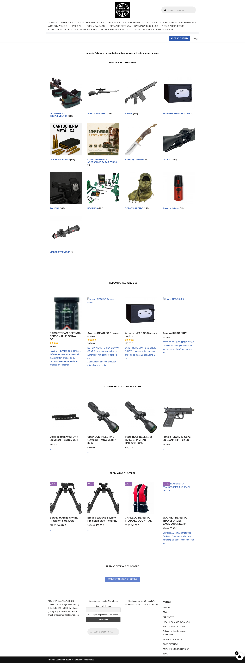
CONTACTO (168, 617)
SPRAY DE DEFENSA (120, 26)
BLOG (137, 29)
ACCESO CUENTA (179, 38)
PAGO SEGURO (170, 644)
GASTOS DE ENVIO (172, 639)
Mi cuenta (167, 607)
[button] (56, 22)
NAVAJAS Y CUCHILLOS (146, 26)
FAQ (165, 612)
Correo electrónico (103, 606)
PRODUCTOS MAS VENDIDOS (115, 29)
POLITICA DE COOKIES (174, 626)
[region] (33, 643)
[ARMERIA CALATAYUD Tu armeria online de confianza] (122, 10)
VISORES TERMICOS (133, 23)
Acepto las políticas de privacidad (104, 615)
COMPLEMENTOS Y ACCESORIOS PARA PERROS (72, 29)
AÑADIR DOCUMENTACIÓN (176, 649)
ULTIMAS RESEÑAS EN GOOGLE (159, 29)
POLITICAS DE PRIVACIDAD (176, 622)
